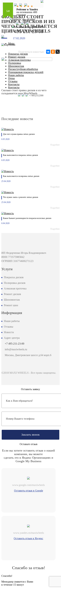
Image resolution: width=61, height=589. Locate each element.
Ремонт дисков (16, 56)
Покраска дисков (18, 53)
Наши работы (16, 75)
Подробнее (55, 145)
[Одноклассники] (53, 52)
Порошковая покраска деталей (25, 72)
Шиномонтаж (16, 66)
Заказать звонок (30, 434)
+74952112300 (35, 95)
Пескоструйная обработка (23, 69)
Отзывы (12, 81)
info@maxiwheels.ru (16, 349)
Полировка (14, 63)
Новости (9, 332)
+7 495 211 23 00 (25, 31)
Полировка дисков (14, 282)
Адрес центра (12, 337)
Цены (11, 78)
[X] (58, 52)
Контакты (13, 84)
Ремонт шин (11, 305)
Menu (11, 43)
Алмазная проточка (19, 59)
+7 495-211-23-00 (14, 343)
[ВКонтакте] (48, 52)
